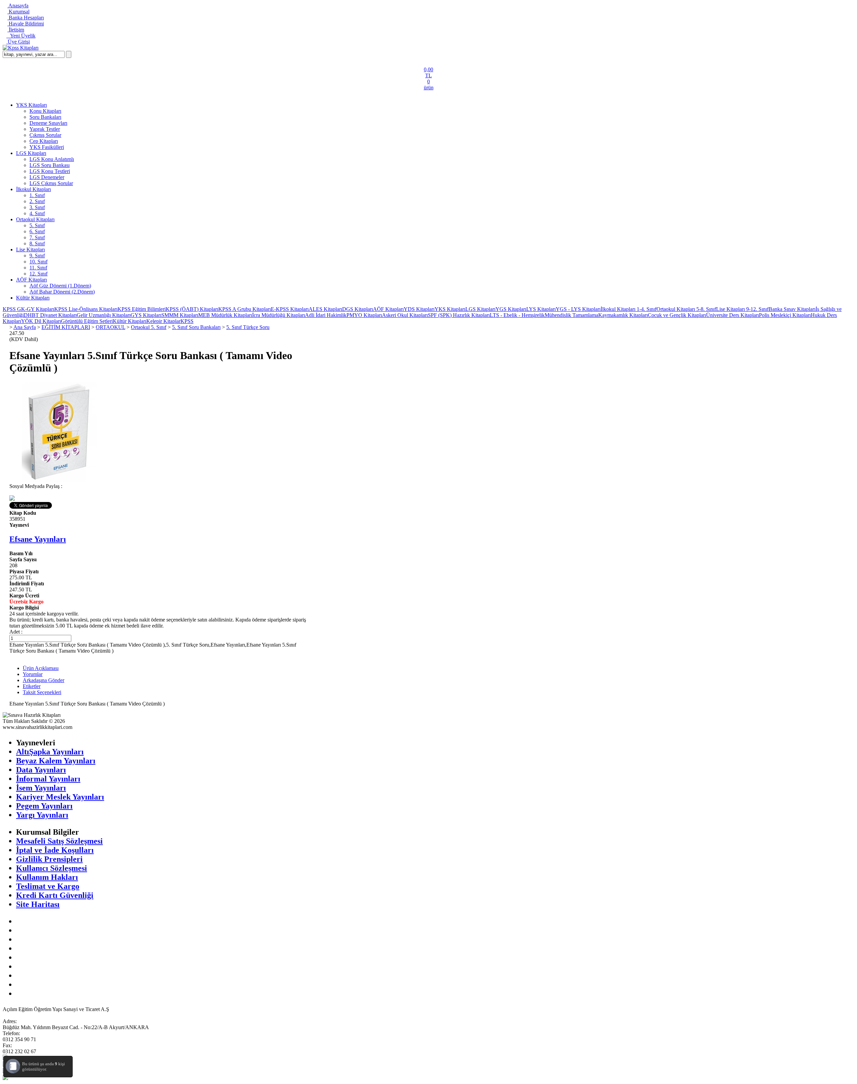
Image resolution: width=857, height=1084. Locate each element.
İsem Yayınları (41, 787)
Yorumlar (33, 674)
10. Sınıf (38, 261)
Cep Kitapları (43, 141)
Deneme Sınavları (48, 123)
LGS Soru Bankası (49, 165)
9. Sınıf (37, 255)
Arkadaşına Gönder (43, 680)
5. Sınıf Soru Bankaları (196, 327)
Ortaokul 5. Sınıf (148, 327)
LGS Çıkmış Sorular (51, 183)
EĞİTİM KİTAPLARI (66, 327)
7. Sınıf (37, 237)
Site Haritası (38, 904)
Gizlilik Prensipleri (49, 859)
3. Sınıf (37, 207)
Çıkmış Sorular (45, 135)
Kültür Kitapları (33, 298)
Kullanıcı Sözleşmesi (51, 868)
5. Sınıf (37, 225)
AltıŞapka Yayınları (50, 751)
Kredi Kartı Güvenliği (54, 895)
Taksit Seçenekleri (42, 692)
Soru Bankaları (45, 117)
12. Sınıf (38, 273)
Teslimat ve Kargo (47, 886)
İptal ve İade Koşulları (55, 850)
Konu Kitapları (45, 111)
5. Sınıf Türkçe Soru (247, 327)
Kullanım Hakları (47, 877)
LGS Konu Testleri (49, 171)
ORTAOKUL (110, 327)
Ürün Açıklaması (41, 668)
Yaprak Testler (44, 129)
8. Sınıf (37, 243)
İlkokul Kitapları (33, 189)
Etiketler (32, 686)
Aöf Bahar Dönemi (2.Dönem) (62, 292)
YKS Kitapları (31, 105)
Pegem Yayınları (44, 806)
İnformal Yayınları (48, 778)
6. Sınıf (37, 231)
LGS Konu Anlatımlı (51, 159)
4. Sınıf (37, 213)
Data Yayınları (41, 769)
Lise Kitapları (30, 249)
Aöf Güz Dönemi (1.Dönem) (60, 285)
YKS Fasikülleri (46, 147)
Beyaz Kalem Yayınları (55, 760)
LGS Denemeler (46, 177)
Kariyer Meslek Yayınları (60, 797)
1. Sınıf (37, 195)
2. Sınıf (37, 201)
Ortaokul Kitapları (35, 219)
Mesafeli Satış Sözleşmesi (59, 841)
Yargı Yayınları (42, 815)
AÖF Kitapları (31, 279)
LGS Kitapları (31, 153)
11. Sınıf (38, 267)
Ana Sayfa (24, 327)
